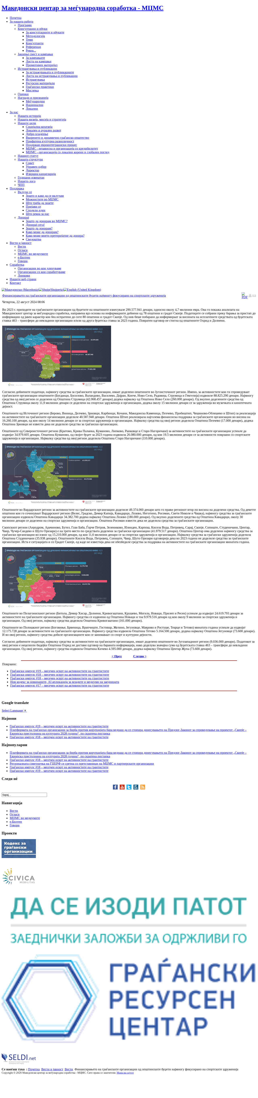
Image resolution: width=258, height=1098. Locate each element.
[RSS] (142, 788)
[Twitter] (130, 788)
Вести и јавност (52, 1069)
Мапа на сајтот (125, 1072)
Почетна (34, 1069)
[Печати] (250, 296)
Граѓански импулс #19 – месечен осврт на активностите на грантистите (59, 671)
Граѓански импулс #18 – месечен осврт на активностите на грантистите (59, 674)
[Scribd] (136, 788)
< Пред (117, 656)
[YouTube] (123, 788)
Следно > (140, 656)
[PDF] (245, 297)
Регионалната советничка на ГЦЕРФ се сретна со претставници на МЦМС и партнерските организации (82, 763)
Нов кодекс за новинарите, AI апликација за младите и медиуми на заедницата (64, 682)
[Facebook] (116, 788)
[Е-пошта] (254, 296)
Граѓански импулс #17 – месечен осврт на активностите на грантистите (59, 685)
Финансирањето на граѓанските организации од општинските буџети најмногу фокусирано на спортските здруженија (84, 295)
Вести (69, 1069)
